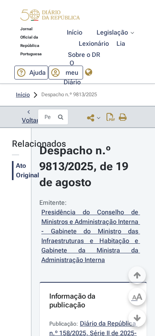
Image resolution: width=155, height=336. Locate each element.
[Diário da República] (50, 17)
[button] (50, 16)
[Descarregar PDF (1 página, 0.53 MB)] (111, 118)
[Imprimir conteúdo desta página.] (123, 118)
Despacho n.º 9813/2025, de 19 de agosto (85, 166)
